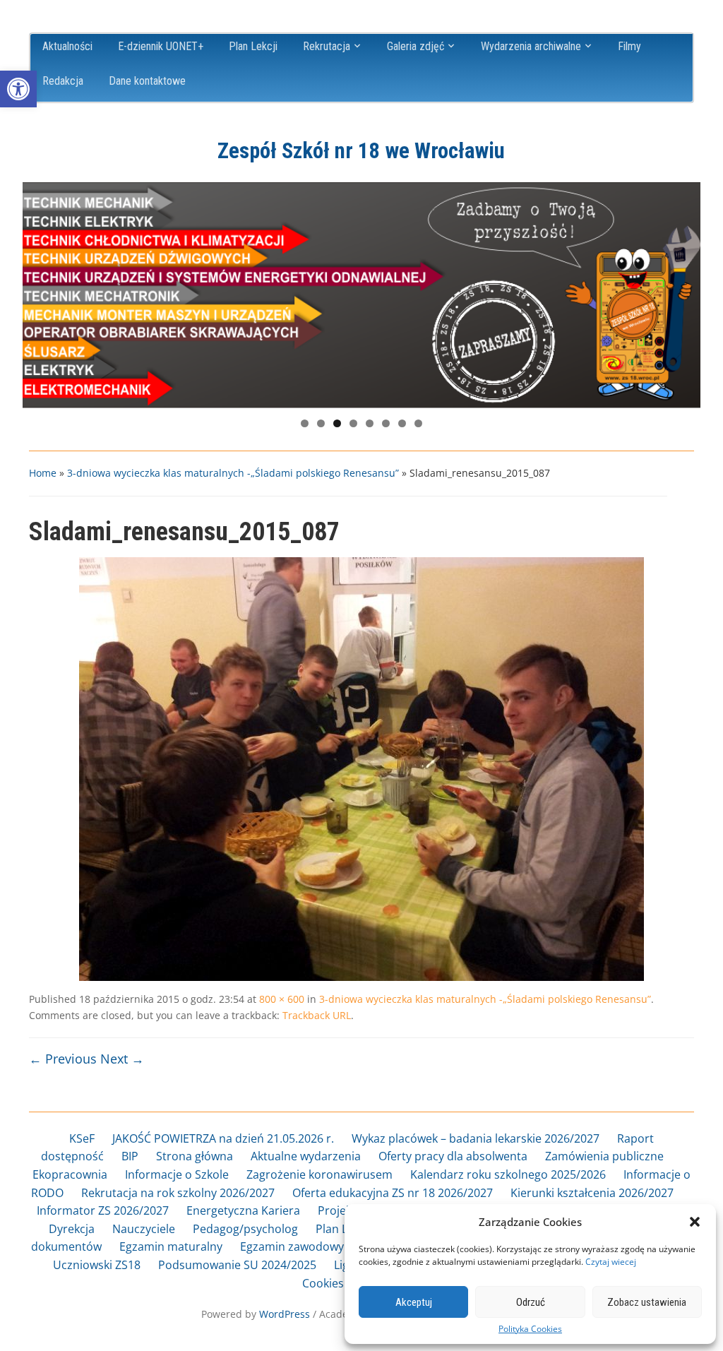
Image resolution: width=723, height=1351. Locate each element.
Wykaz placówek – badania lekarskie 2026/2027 (475, 1138)
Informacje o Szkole (177, 1174)
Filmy (629, 46)
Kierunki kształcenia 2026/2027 (592, 1193)
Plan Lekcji (253, 46)
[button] (18, 89)
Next (682, 291)
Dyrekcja (72, 1229)
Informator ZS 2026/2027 (103, 1210)
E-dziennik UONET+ (160, 46)
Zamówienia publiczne (604, 1156)
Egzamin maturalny (170, 1246)
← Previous (63, 1058)
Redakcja (62, 81)
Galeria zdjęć (415, 46)
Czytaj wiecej (610, 1262)
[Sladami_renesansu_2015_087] (361, 768)
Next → (122, 1058)
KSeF (82, 1138)
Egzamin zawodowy (292, 1246)
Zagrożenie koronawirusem (319, 1174)
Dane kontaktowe (147, 81)
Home (42, 473)
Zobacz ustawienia (646, 1302)
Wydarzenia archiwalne (531, 46)
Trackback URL (316, 1015)
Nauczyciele (143, 1229)
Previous (40, 291)
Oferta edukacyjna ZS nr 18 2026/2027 (392, 1193)
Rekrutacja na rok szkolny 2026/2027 (178, 1193)
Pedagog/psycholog (245, 1229)
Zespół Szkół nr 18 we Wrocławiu (361, 150)
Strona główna (194, 1156)
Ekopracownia (69, 1174)
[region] (361, 295)
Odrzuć (530, 1302)
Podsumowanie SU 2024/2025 (237, 1265)
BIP (129, 1156)
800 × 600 (281, 999)
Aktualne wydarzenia (306, 1156)
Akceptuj (413, 1302)
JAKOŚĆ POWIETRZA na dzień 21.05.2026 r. (223, 1138)
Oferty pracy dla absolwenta (452, 1156)
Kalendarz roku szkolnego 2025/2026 (508, 1174)
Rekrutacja (326, 46)
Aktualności (67, 46)
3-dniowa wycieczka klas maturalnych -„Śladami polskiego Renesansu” (233, 473)
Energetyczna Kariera (243, 1210)
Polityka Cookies (530, 1329)
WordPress (284, 1314)
